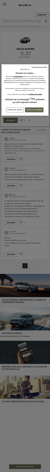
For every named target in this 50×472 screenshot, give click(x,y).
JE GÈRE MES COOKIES (14, 110)
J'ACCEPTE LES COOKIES (34, 110)
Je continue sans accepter (39, 67)
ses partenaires (18, 76)
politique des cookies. (35, 94)
